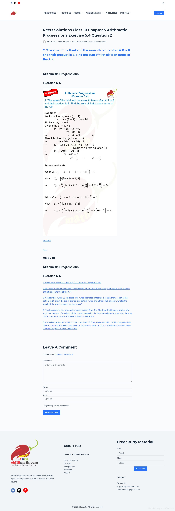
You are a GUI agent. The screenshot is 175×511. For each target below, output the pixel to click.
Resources (50, 13)
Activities (111, 13)
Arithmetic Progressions (82, 42)
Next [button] (45, 250)
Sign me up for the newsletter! (56, 405)
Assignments (93, 13)
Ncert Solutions (71, 460)
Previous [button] (47, 240)
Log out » (68, 354)
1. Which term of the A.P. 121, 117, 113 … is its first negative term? (72, 283)
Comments (47, 360)
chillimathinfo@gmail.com (128, 489)
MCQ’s (77, 13)
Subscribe (140, 469)
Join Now (159, 13)
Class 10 (97, 42)
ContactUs (122, 483)
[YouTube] (19, 3)
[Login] (163, 3)
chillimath (59, 354)
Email (45, 395)
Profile (124, 13)
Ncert (103, 42)
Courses (66, 13)
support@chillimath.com (128, 486)
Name (45, 387)
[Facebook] (11, 3)
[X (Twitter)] (15, 3)
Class (119, 458)
